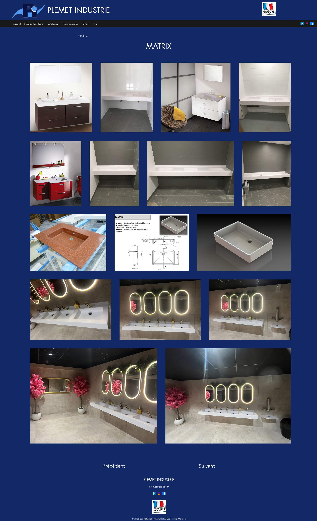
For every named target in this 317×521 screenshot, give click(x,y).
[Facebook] (312, 23)
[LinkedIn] (302, 23)
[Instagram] (307, 23)
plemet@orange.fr (159, 486)
